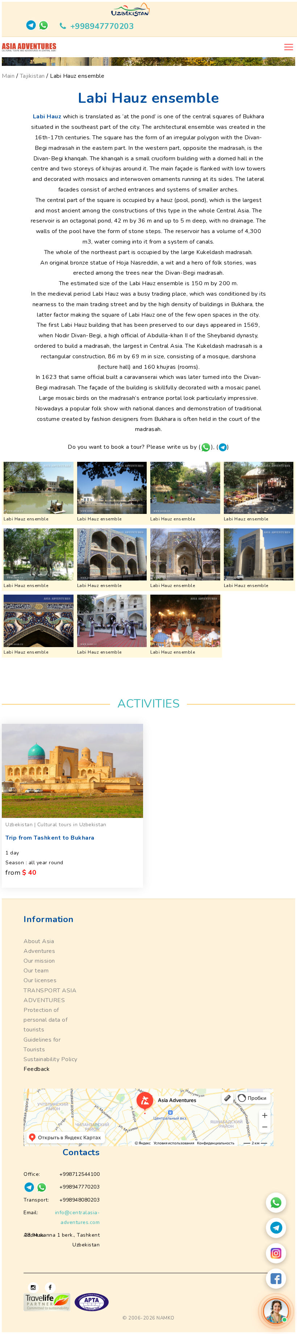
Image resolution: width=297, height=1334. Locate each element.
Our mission (39, 961)
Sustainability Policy (51, 1059)
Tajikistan (32, 76)
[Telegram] (276, 1228)
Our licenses (40, 980)
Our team (36, 971)
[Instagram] (276, 1253)
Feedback (37, 1069)
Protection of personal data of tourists (45, 1020)
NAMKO (165, 1318)
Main (8, 76)
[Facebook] (276, 1278)
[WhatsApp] (276, 1202)
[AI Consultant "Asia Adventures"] (276, 1311)
